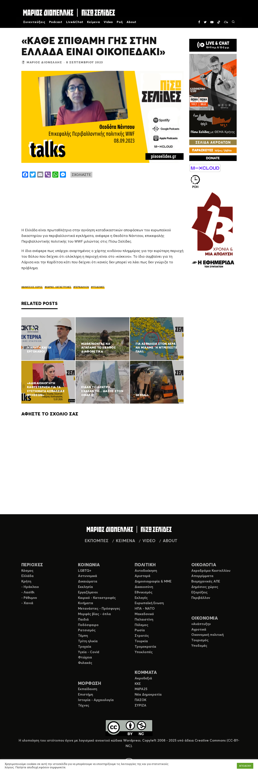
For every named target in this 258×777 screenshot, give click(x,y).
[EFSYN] (213, 230)
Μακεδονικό (144, 614)
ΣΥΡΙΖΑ (140, 705)
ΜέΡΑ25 (141, 689)
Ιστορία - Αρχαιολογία (96, 700)
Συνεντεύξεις (34, 22)
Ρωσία (140, 630)
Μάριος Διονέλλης (44, 62)
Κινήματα (85, 603)
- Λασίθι (27, 592)
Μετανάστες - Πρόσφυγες (99, 608)
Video (108, 22)
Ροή (120, 22)
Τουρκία (141, 641)
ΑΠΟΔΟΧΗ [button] (245, 765)
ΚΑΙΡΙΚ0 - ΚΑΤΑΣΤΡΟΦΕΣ (58, 287)
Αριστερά (142, 576)
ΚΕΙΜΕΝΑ (125, 541)
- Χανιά (27, 603)
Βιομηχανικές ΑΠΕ (205, 581)
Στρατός (142, 636)
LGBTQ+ (84, 570)
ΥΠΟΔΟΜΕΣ (98, 287)
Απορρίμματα (202, 576)
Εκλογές (141, 598)
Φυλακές (85, 663)
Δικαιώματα (87, 581)
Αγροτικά (198, 629)
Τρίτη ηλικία (88, 641)
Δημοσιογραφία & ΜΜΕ (153, 581)
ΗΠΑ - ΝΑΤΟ (145, 608)
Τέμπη (83, 636)
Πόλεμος (141, 625)
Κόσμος (27, 570)
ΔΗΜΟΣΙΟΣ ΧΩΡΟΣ (33, 287)
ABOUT (170, 541)
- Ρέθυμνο (29, 598)
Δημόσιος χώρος (204, 587)
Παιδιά (83, 619)
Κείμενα (93, 22)
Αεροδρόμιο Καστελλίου (210, 570)
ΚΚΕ (138, 684)
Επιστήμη (85, 694)
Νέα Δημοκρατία (148, 694)
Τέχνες (83, 705)
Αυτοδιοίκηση (146, 570)
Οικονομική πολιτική (207, 635)
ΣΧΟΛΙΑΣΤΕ (81, 174)
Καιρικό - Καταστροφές (97, 598)
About (131, 22)
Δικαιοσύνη (144, 587)
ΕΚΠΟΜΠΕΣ (96, 541)
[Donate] (213, 158)
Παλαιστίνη (144, 619)
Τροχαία (84, 646)
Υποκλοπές (144, 652)
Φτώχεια (85, 657)
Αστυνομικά (87, 576)
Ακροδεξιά (143, 678)
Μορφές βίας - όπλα (94, 614)
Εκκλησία (85, 587)
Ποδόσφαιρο (88, 625)
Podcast (56, 22)
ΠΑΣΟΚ (140, 700)
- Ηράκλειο (30, 587)
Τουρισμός (200, 640)
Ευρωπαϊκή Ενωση (149, 603)
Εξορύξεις (199, 592)
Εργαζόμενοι (88, 592)
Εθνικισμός (143, 592)
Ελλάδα (27, 576)
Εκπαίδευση (87, 689)
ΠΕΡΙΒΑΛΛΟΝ (82, 287)
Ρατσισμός (87, 630)
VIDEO (148, 541)
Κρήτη (26, 581)
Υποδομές (199, 646)
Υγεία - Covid (88, 652)
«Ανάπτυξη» (201, 624)
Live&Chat (74, 22)
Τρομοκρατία (145, 646)
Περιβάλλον (200, 598)
